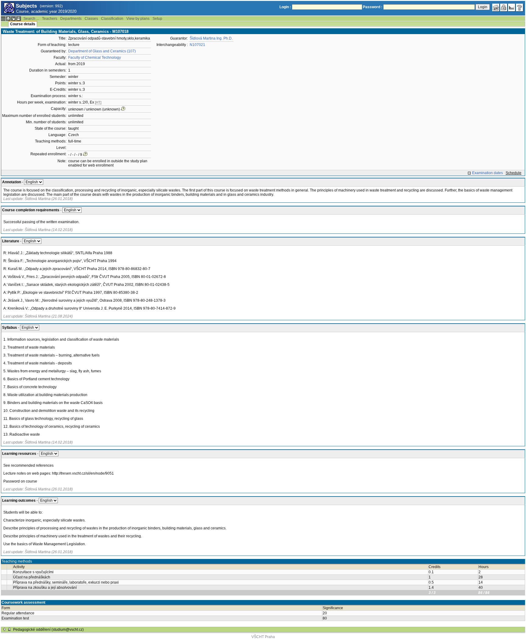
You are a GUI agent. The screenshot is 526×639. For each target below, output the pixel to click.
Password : (372, 7)
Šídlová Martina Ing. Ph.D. (211, 38)
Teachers (49, 18)
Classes (91, 18)
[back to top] (4, 629)
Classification (112, 18)
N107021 (197, 45)
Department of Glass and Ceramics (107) (102, 51)
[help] (520, 7)
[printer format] (18, 18)
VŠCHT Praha (263, 637)
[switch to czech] (512, 7)
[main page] (496, 7)
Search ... (31, 18)
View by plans (137, 18)
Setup (157, 18)
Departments (71, 18)
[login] (504, 7)
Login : (285, 7)
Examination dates (487, 173)
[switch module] (13, 18)
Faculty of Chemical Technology (94, 57)
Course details (22, 24)
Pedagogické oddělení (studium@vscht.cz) (48, 629)
